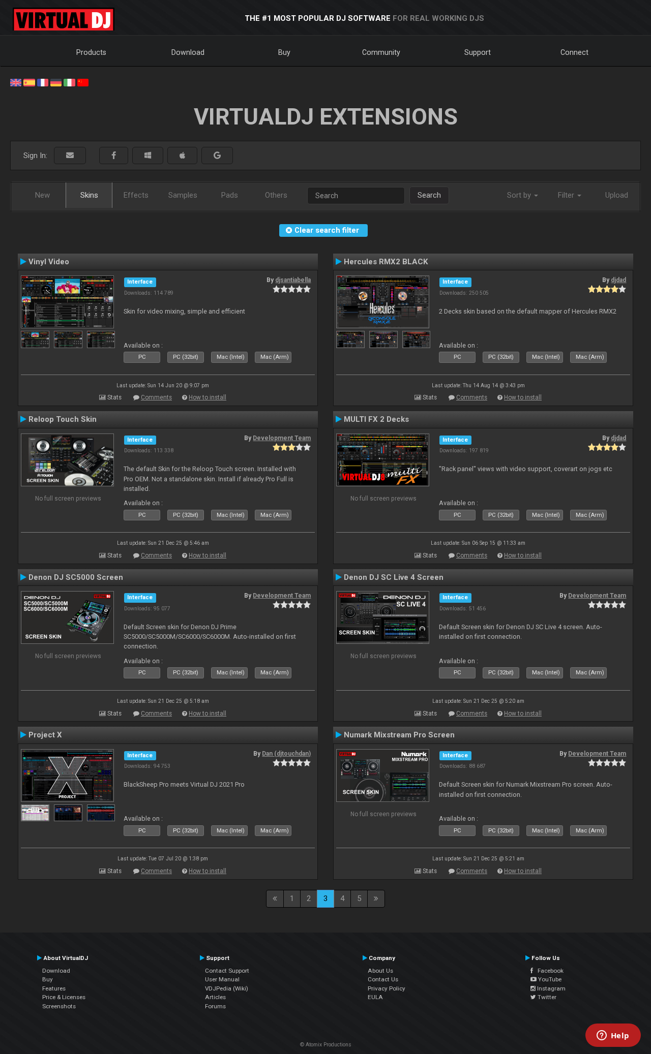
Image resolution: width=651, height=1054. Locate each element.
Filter (567, 195)
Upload (616, 195)
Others (276, 195)
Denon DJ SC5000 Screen (75, 577)
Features (54, 988)
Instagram (551, 988)
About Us (380, 970)
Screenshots (59, 1006)
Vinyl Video (48, 261)
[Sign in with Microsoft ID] (147, 156)
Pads (229, 195)
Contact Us (383, 979)
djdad (618, 280)
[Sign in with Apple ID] (182, 156)
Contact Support (227, 970)
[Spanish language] (29, 81)
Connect (574, 52)
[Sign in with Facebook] (113, 156)
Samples (182, 195)
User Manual (222, 979)
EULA (375, 997)
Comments (156, 397)
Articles (215, 997)
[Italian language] (69, 81)
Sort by (520, 195)
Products (91, 52)
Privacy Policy (386, 988)
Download (187, 52)
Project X (45, 734)
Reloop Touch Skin (62, 419)
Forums (215, 1006)
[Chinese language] (82, 81)
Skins (89, 195)
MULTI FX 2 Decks (376, 419)
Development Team (282, 438)
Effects (136, 195)
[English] (15, 81)
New (42, 195)
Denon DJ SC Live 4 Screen (393, 577)
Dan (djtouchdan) (286, 753)
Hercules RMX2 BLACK (386, 261)
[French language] (42, 81)
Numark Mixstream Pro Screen (399, 734)
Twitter (546, 997)
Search (429, 195)
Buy (284, 52)
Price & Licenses (63, 997)
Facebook (548, 970)
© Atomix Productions (325, 1044)
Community (381, 52)
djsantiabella (293, 280)
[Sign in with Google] (217, 156)
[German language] (56, 81)
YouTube (549, 979)
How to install (207, 397)
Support (477, 52)
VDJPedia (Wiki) (226, 988)
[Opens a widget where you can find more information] (613, 1036)
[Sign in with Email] (70, 156)
